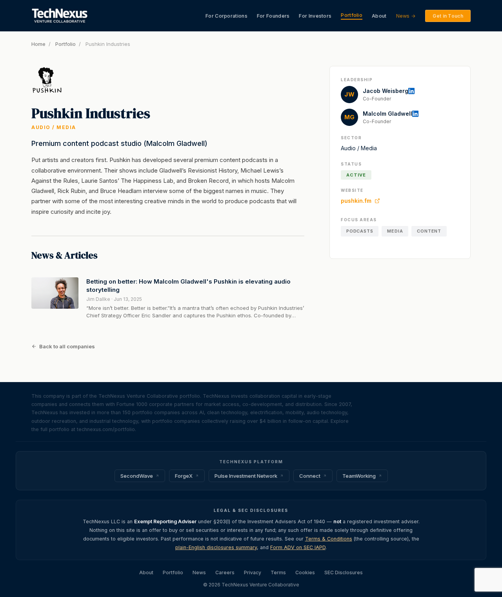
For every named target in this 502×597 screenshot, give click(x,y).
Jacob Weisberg (385, 90)
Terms (278, 572)
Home (38, 44)
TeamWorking (359, 476)
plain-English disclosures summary (216, 547)
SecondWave (136, 476)
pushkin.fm (356, 200)
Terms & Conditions (328, 539)
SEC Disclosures (343, 572)
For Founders (273, 16)
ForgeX (184, 476)
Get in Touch (448, 16)
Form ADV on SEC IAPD (298, 547)
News (199, 572)
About (379, 16)
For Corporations (226, 16)
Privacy (252, 572)
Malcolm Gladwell (387, 113)
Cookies (305, 572)
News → (406, 16)
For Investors (315, 16)
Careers (225, 572)
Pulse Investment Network (246, 476)
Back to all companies (67, 346)
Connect (309, 476)
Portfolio (351, 15)
